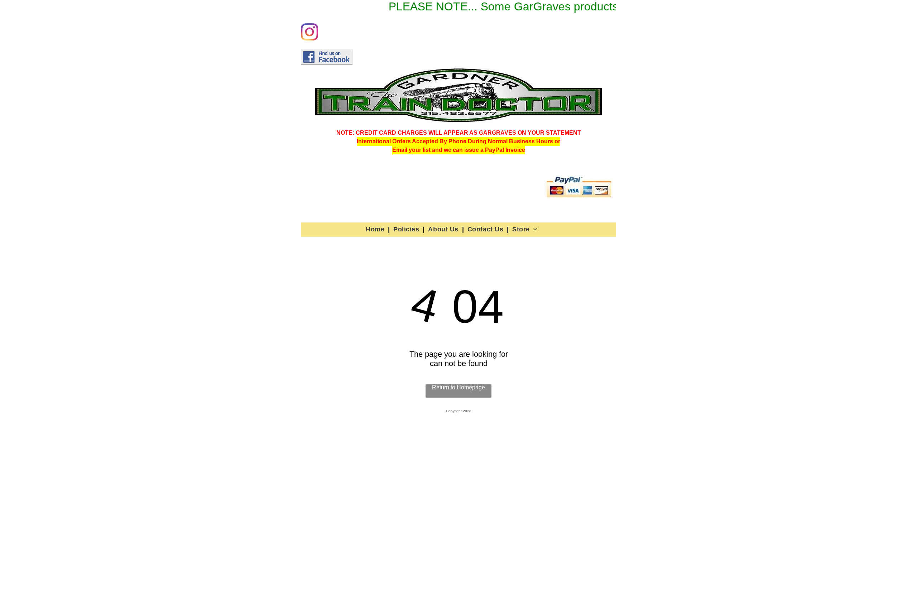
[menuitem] (376, 229)
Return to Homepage (458, 387)
